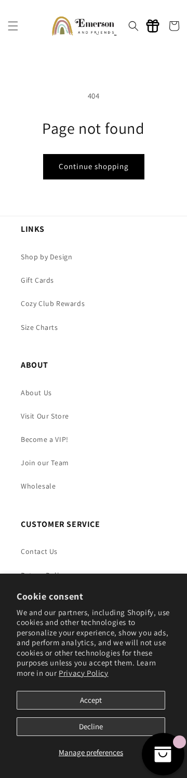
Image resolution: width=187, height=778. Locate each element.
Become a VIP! (45, 439)
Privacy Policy (83, 673)
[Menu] (13, 26)
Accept (91, 700)
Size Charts (39, 327)
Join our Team (45, 462)
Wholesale (38, 486)
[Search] (133, 26)
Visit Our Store (45, 416)
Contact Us (39, 551)
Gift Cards (37, 280)
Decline (91, 726)
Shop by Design (46, 256)
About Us (36, 392)
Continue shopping (94, 166)
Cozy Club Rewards (53, 303)
